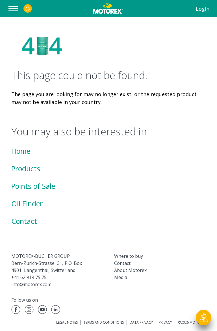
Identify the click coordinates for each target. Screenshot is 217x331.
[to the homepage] (107, 8)
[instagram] (29, 310)
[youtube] (42, 310)
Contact (24, 221)
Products (25, 168)
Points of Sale (33, 186)
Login (202, 9)
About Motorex (130, 270)
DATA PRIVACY (141, 322)
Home (20, 150)
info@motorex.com (31, 284)
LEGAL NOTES (67, 322)
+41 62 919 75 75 (29, 277)
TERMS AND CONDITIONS (104, 322)
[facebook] (15, 310)
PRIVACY (165, 322)
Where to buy (128, 256)
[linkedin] (55, 310)
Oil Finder (27, 203)
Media (120, 277)
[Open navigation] (14, 8)
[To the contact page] (203, 317)
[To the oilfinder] (27, 8)
